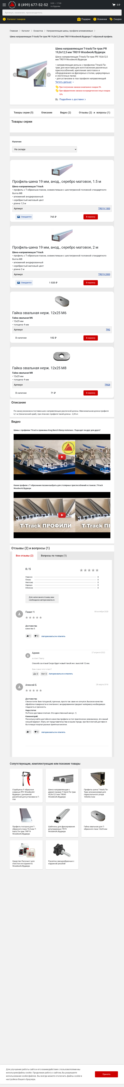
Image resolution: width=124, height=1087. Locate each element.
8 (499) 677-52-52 (33, 5)
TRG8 (107, 384)
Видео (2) (65, 112)
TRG (108, 329)
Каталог (26, 31)
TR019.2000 (104, 274)
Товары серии (21, 121)
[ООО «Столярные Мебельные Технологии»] (12, 8)
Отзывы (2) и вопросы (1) (30, 548)
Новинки (102, 19)
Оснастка (38, 31)
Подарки (86, 19)
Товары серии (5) (23, 112)
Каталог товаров (16, 19)
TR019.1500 (104, 208)
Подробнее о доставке (71, 99)
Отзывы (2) (85, 112)
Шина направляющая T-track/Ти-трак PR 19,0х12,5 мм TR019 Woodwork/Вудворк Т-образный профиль (61, 36)
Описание (46, 112)
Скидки (118, 19)
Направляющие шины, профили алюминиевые (70, 31)
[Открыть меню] (4, 5)
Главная (14, 31)
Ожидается (26, 217)
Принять (106, 1074)
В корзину (90, 217)
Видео (16, 421)
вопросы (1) (103, 112)
